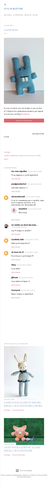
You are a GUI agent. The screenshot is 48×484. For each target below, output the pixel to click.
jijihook (14, 277)
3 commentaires (18, 410)
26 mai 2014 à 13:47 (28, 290)
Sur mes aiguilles (19, 171)
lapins (6, 159)
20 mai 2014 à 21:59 (35, 171)
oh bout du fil (17, 252)
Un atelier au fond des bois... (24, 225)
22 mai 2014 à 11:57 (34, 209)
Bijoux (27, 15)
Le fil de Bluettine (13, 9)
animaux (31, 155)
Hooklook (25, 114)
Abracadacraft (18, 197)
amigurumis (22, 155)
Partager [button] (7, 152)
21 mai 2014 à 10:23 (19, 227)
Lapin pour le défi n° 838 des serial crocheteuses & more (23, 404)
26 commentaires (18, 455)
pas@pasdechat (18, 184)
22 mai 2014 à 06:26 (24, 265)
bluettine (23, 209)
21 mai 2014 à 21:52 (31, 252)
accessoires (14, 155)
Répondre (15, 179)
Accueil (8, 15)
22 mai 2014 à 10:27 (26, 278)
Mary (13, 265)
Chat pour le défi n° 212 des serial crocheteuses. (22, 449)
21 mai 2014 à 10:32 (31, 240)
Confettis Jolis (17, 239)
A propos (18, 15)
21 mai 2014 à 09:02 (33, 197)
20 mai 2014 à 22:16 (34, 184)
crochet (37, 155)
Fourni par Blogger (26, 470)
